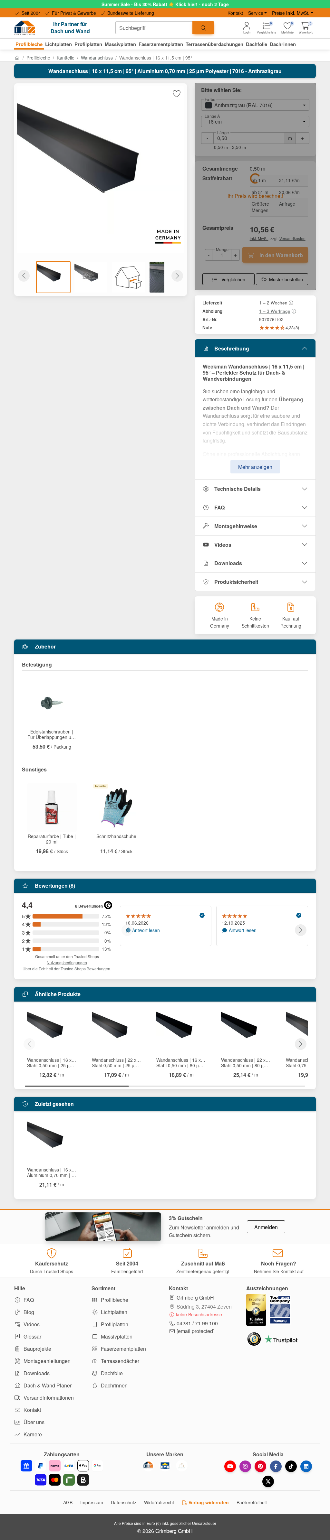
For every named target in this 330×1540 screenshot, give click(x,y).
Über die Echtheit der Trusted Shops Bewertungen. (67, 968)
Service (255, 13)
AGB (68, 1502)
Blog (28, 1312)
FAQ (219, 507)
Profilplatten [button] (88, 44)
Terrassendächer (119, 1361)
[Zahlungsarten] (62, 1473)
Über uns (33, 1422)
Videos (222, 544)
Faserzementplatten (123, 1348)
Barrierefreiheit (252, 1502)
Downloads (228, 563)
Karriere (32, 1434)
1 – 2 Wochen (273, 302)
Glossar (31, 1336)
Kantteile (65, 57)
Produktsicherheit (236, 581)
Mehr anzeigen (255, 467)
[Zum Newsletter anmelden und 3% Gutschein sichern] (103, 1226)
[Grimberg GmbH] (182, 1465)
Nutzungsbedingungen (67, 962)
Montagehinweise (235, 526)
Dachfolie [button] (256, 44)
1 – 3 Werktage (274, 311)
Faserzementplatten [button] (161, 44)
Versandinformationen (48, 1397)
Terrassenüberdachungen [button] (214, 44)
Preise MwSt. (290, 13)
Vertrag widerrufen (208, 1502)
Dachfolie (111, 1373)
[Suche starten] (203, 27)
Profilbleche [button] (29, 44)
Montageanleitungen (46, 1361)
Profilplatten (114, 1324)
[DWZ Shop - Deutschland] (148, 1465)
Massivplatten (116, 1336)
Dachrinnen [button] (283, 44)
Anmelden (266, 1227)
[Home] (17, 57)
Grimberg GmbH (195, 1297)
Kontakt (235, 13)
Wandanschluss (97, 57)
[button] (306, 28)
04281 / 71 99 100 (197, 1323)
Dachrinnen (114, 1385)
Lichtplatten (113, 1312)
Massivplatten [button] (120, 44)
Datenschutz (123, 1502)
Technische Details (237, 488)
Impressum (91, 1502)
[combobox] (154, 27)
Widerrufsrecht (159, 1502)
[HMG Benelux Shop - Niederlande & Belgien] (165, 1465)
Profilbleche (38, 57)
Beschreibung (231, 348)
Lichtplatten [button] (58, 44)
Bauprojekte (36, 1348)
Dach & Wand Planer (47, 1385)
